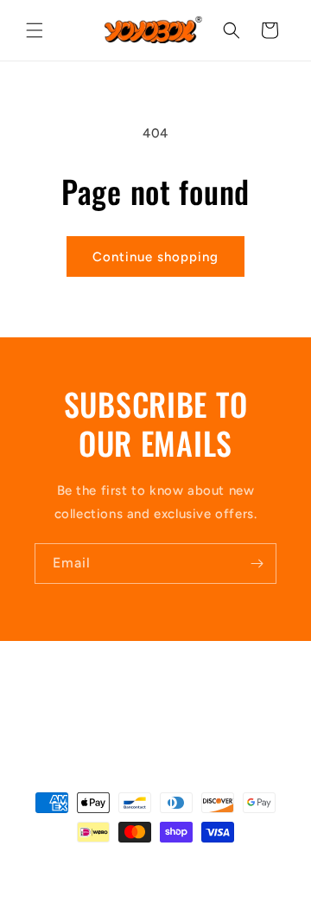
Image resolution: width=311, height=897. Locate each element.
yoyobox (127, 862)
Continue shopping (155, 257)
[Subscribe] (257, 563)
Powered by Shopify (197, 862)
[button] (35, 30)
